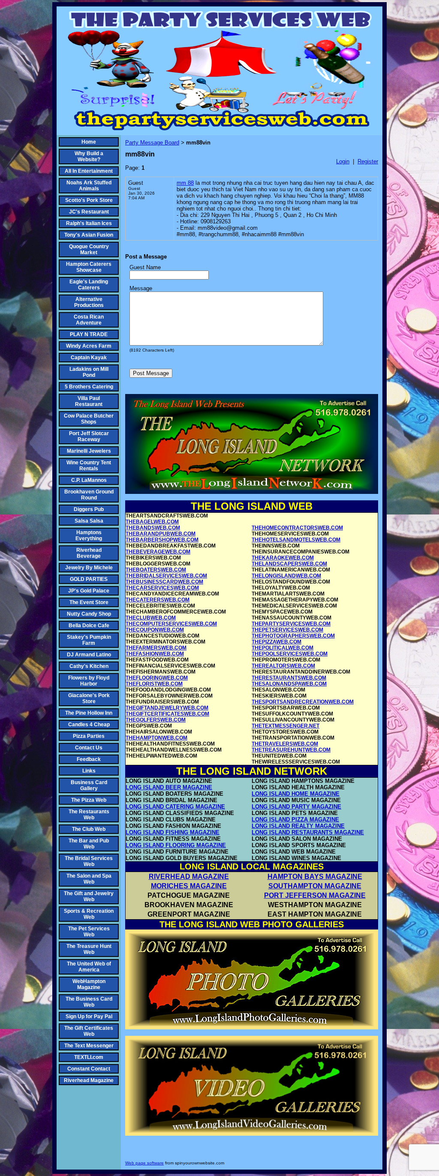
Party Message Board (152, 142)
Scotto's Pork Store (89, 200)
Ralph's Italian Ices (89, 223)
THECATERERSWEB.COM (157, 600)
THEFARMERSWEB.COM (156, 648)
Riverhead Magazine (89, 1080)
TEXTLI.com (88, 1057)
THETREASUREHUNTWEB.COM (291, 750)
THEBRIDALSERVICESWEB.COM (166, 576)
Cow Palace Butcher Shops (89, 419)
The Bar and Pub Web (89, 844)
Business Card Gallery (89, 785)
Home (88, 142)
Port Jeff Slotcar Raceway (89, 436)
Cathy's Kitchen (88, 666)
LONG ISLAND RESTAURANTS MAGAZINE (308, 832)
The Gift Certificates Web (88, 1031)
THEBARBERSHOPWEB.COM (162, 540)
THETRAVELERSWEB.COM (285, 744)
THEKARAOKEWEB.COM (283, 558)
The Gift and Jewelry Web (89, 896)
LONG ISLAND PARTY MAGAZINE (296, 806)
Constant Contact (88, 1069)
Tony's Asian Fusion (88, 235)
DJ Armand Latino (89, 655)
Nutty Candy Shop (89, 614)
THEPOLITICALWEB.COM (282, 648)
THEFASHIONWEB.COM (155, 654)
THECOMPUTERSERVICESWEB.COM (171, 624)
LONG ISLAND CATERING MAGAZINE (175, 806)
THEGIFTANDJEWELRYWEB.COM (167, 708)
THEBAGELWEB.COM (152, 522)
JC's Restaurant (89, 212)
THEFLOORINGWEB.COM (157, 678)
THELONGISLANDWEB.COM (286, 576)
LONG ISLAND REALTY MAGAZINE (298, 826)
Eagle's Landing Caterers (88, 285)
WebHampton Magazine (88, 984)
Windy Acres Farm (88, 346)
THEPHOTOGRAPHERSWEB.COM (293, 636)
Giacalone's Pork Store (89, 698)
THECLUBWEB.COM (151, 618)
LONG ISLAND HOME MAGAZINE (296, 794)
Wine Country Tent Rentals (88, 466)
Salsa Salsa (89, 521)
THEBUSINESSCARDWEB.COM (164, 582)
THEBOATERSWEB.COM (156, 570)
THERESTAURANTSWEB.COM (289, 678)
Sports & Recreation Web (89, 914)
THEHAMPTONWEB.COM (156, 738)
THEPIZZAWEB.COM (276, 642)
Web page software (144, 1163)
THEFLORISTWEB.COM (154, 684)
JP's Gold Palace (88, 591)
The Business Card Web (89, 1002)
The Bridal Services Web (89, 861)
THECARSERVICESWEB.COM (162, 588)
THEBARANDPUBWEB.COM (160, 534)
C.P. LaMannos (89, 480)
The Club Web (88, 829)
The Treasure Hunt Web (88, 949)
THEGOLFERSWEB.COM (156, 720)
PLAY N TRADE (89, 334)
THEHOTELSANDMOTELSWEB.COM (296, 540)
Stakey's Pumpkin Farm (89, 640)
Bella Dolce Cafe (89, 626)
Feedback (89, 759)
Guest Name (145, 267)
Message (140, 288)
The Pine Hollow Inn (88, 713)
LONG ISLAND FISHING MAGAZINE (173, 832)
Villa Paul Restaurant (88, 401)
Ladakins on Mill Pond (88, 372)
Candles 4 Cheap (89, 725)
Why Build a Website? (89, 156)
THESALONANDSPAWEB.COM (289, 684)
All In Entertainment (89, 171)
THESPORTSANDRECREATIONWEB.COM (303, 702)
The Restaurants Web (89, 815)
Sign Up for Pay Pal (89, 1017)
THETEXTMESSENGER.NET (285, 726)
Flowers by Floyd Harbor (88, 681)
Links (89, 771)
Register (368, 161)
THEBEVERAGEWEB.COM (158, 552)
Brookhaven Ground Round (89, 495)
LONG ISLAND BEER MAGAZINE (169, 787)
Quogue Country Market (89, 250)
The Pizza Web (88, 800)
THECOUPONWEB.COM (155, 630)
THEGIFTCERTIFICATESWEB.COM (167, 714)
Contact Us (88, 748)
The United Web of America (89, 967)
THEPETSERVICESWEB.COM (287, 630)
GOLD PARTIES (89, 579)
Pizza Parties (89, 736)
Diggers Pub (89, 509)
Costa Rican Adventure (89, 320)
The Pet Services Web (89, 932)
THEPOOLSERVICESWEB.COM (290, 654)
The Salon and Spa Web (88, 879)
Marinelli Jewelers (89, 451)
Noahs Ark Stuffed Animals (88, 186)
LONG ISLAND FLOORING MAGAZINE (176, 845)
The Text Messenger (89, 1046)
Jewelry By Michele (89, 568)
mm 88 (185, 183)
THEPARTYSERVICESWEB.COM (291, 624)
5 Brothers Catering (89, 387)
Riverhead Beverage (89, 553)
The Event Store (88, 602)
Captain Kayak (89, 358)
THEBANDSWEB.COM (153, 528)
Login (342, 161)
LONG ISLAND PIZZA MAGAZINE (295, 819)
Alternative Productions (89, 302)
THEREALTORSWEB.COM (283, 666)
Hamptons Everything (88, 535)
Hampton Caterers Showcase (88, 267)
